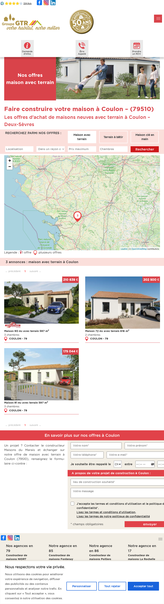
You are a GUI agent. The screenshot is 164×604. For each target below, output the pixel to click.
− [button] (9, 166)
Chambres (107, 149)
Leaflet (124, 248)
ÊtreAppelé (82, 52)
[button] (158, 19)
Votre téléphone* (85, 454)
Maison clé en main (144, 137)
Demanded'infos (27, 52)
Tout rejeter (112, 586)
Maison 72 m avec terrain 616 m (107, 331)
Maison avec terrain (81, 137)
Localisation (14, 149)
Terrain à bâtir (113, 137)
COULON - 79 (18, 338)
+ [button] (9, 160)
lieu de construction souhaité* (94, 482)
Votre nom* (81, 445)
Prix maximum (79, 149)
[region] (82, 582)
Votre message (83, 491)
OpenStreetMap (139, 248)
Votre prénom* (137, 445)
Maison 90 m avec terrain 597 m (26, 331)
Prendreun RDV (136, 52)
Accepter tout (143, 586)
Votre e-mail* (118, 454)
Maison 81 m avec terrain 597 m (26, 402)
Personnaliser (81, 586)
